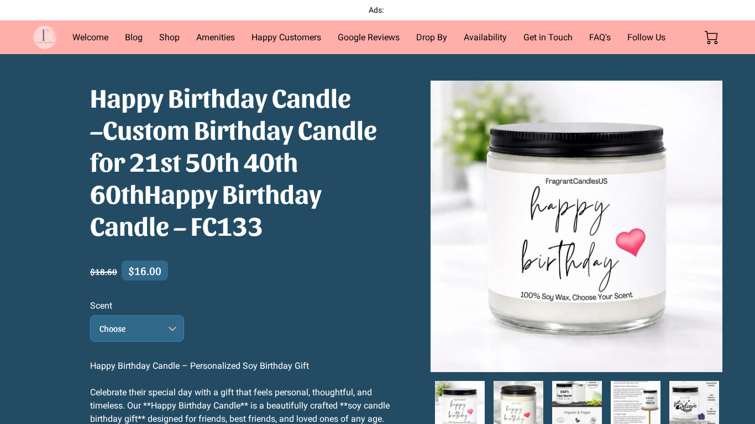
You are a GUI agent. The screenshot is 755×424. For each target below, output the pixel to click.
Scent (101, 305)
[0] (711, 37)
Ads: (377, 10)
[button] (137, 328)
